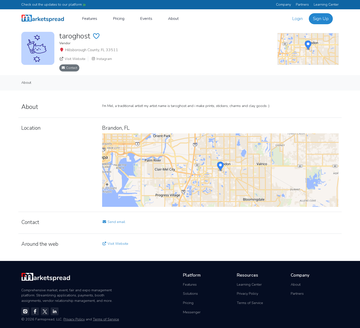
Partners (302, 4)
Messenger (192, 312)
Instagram (104, 58)
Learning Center (326, 4)
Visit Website (74, 58)
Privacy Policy (247, 293)
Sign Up (321, 19)
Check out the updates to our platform (52, 4)
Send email (116, 221)
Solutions (190, 293)
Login (297, 19)
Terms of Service (250, 302)
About (173, 18)
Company (283, 4)
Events (146, 18)
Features (89, 18)
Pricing (118, 18)
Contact (71, 68)
